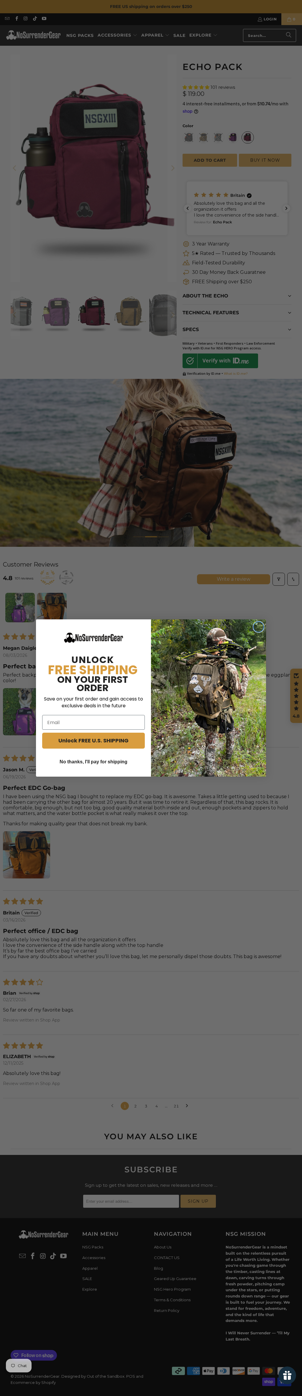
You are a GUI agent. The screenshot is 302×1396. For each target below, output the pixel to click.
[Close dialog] (258, 627)
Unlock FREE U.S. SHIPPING (93, 740)
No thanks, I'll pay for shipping (93, 761)
